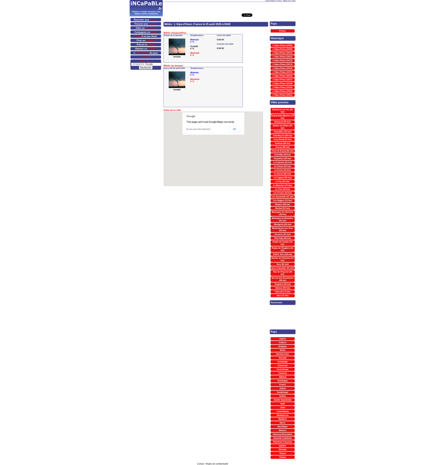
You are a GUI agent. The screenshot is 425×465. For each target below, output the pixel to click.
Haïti (282, 404)
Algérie (282, 339)
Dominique (283, 381)
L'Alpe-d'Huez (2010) (282, 53)
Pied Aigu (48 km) (282, 238)
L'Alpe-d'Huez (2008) (282, 45)
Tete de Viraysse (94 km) (282, 273)
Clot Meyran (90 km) (282, 136)
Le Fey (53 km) (283, 181)
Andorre (283, 342)
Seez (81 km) (282, 264)
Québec (282, 446)
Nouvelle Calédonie (282, 438)
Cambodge (282, 362)
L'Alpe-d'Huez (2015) (282, 72)
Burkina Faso (282, 354)
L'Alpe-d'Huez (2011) (282, 57)
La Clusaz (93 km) (282, 166)
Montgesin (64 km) (282, 224)
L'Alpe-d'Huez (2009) (282, 49)
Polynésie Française (282, 442)
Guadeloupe (282, 392)
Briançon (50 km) (282, 122)
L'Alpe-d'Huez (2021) (282, 95)
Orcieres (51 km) (283, 234)
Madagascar (283, 415)
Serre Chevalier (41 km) (282, 268)
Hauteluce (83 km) (282, 158)
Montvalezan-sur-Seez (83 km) (282, 229)
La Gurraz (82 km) (282, 174)
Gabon (283, 388)
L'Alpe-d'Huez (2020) (282, 91)
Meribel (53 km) (282, 208)
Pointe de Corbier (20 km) (283, 243)
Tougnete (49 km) (282, 284)
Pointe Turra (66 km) (282, 254)
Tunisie (282, 457)
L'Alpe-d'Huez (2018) (282, 83)
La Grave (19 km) (282, 170)
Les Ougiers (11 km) (282, 200)
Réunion (283, 449)
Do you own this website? (198, 129)
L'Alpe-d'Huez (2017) (282, 80)
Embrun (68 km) (282, 143)
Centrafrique (283, 369)
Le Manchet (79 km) (282, 185)
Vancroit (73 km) (282, 292)
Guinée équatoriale (283, 400)
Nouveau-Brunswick (282, 434)
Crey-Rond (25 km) (283, 139)
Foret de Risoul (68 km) (283, 151)
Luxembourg (283, 411)
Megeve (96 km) (282, 204)
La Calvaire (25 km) (282, 162)
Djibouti (282, 377)
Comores (282, 373)
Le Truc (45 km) (282, 189)
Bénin (282, 350)
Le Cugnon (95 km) (283, 178)
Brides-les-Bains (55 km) (282, 127)
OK (234, 129)
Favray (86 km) (282, 147)
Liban (282, 407)
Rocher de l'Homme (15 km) (282, 259)
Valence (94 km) (282, 288)
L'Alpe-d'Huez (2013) (282, 64)
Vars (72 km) (283, 295)
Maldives (282, 419)
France (282, 31)
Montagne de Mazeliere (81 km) (283, 219)
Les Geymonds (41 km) (283, 197)
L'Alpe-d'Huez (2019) (282, 87)
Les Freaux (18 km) (282, 193)
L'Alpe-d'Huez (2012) (282, 60)
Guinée (282, 396)
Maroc (283, 423)
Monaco (282, 430)
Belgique (282, 346)
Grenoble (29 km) (282, 155)
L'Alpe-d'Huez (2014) (282, 68)
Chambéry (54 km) (282, 132)
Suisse (282, 453)
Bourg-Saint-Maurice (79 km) (282, 117)
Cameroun (283, 365)
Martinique (283, 426)
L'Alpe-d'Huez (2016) (282, 76)
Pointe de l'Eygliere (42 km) (282, 249)
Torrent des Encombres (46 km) (282, 279)
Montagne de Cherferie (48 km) (282, 213)
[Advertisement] (229, 7)
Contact (200, 464)
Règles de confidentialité (217, 464)
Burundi (282, 358)
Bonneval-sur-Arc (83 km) (282, 110)
